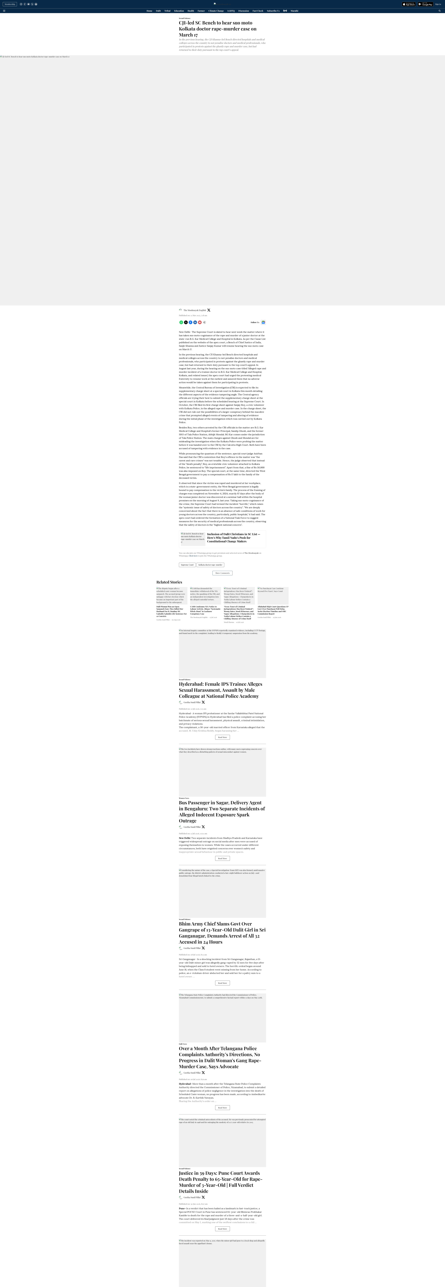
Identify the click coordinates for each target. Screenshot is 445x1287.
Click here (193, 556)
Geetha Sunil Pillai (192, 702)
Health (191, 10)
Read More (222, 737)
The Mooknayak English (195, 310)
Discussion (243, 10)
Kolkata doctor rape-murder (210, 565)
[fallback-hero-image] (171, 595)
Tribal (167, 10)
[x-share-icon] (186, 323)
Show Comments (222, 573)
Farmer (201, 10)
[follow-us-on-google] (263, 322)
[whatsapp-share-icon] (181, 323)
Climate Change (216, 10)
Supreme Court (187, 565)
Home (149, 10)
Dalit (158, 10)
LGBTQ (231, 10)
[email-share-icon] (200, 323)
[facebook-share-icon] (190, 323)
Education (179, 10)
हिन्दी (285, 10)
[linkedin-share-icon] (195, 323)
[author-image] (181, 310)
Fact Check (258, 10)
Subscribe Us (273, 10)
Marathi (294, 10)
